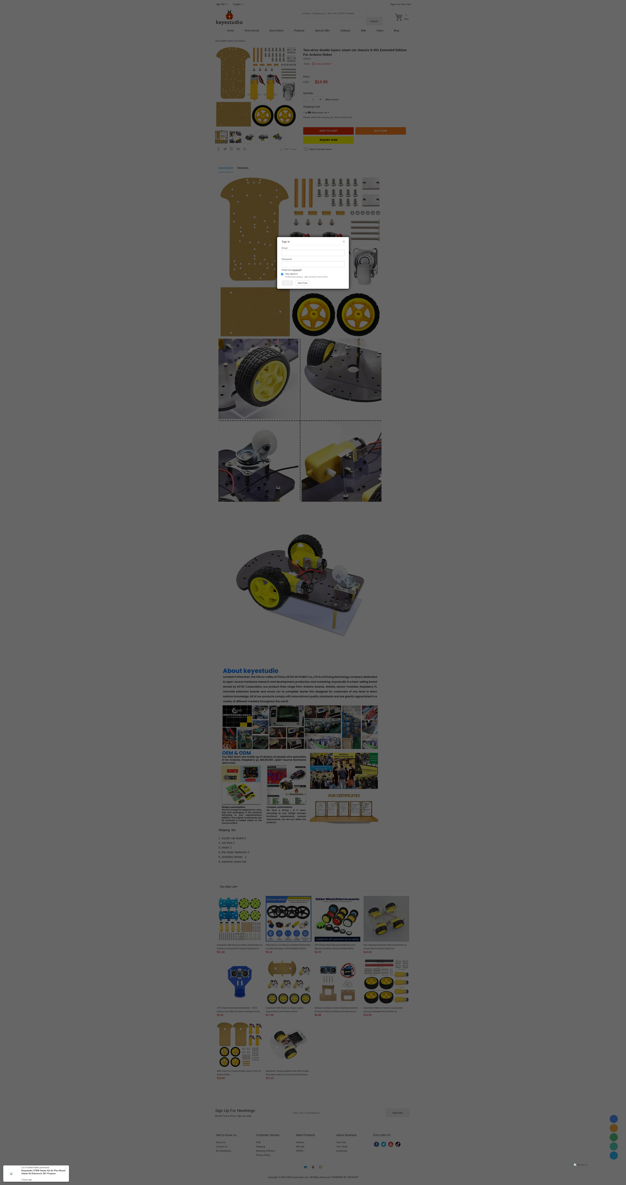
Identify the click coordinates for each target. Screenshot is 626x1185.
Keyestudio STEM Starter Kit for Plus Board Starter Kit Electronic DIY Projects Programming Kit (43, 1173)
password (296, 270)
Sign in (287, 283)
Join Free (302, 283)
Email (284, 248)
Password (287, 259)
